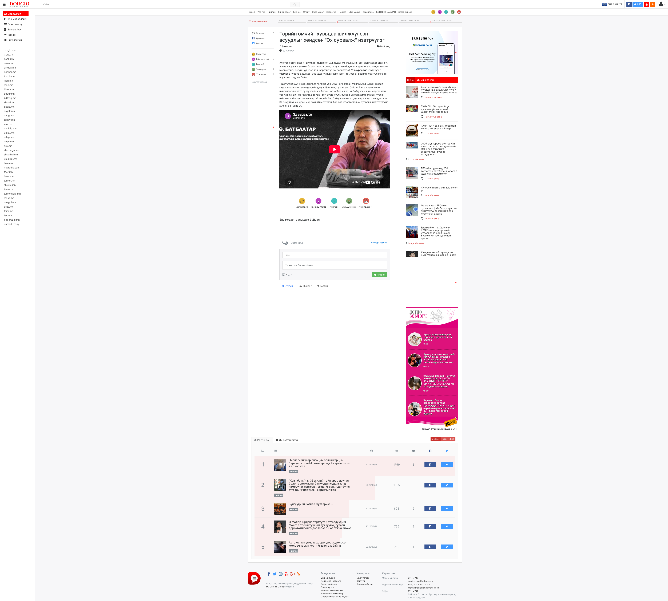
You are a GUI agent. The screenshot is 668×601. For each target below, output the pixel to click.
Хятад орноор (405, 12)
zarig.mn (9, 115)
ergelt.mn (9, 111)
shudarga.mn (11, 150)
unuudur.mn (10, 158)
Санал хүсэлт (328, 587)
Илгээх (380, 274)
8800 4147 (413, 584)
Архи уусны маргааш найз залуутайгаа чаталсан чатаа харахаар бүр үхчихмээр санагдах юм (439, 358)
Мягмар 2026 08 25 (441, 20)
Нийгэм (272, 12)
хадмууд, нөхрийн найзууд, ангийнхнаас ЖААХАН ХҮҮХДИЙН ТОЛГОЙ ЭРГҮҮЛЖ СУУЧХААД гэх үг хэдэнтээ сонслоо (439, 381)
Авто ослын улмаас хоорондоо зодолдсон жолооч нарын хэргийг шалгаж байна (318, 544)
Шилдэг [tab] (307, 285)
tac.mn (8, 215)
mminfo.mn (10, 128)
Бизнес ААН (14, 29)
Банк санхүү (14, 24)
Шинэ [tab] (410, 79)
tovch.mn (9, 76)
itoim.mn (9, 176)
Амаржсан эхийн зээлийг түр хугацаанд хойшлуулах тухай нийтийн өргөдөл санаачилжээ (439, 90)
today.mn (9, 119)
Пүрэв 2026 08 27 (378, 20)
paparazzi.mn (12, 219)
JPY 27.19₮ (625, 4)
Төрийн (11, 34)
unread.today (11, 224)
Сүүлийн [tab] (289, 285)
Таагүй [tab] (323, 285)
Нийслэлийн (14, 39)
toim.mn (8, 210)
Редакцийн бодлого (331, 581)
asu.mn (8, 145)
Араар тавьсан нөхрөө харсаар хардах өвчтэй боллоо (437, 337)
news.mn (9, 63)
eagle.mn (9, 106)
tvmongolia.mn (12, 193)
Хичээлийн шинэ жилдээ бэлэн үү (439, 189)
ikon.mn (8, 80)
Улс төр (261, 12)
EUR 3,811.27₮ (606, 4)
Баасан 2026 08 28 (347, 20)
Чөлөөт (342, 12)
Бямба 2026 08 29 (316, 20)
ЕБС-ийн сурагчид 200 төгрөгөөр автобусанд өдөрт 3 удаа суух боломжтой (439, 171)
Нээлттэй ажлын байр (332, 593)
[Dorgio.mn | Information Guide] (254, 578)
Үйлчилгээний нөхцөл (332, 590)
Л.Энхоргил (286, 46)
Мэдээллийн (14, 13)
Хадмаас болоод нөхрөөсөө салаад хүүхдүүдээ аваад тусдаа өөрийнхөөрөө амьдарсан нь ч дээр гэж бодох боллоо (439, 407)
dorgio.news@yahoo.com (420, 581)
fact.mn (8, 171)
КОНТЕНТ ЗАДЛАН (386, 12)
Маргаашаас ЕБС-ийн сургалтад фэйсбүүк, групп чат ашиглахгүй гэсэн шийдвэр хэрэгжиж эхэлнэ (439, 209)
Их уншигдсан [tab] (425, 79)
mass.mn (9, 197)
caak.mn (9, 58)
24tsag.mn (10, 97)
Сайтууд (360, 581)
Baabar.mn (10, 71)
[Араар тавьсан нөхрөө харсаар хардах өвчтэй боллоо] (415, 339)
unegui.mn (10, 202)
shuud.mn (9, 102)
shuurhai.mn (11, 154)
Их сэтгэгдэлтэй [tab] (288, 439)
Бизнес (297, 12)
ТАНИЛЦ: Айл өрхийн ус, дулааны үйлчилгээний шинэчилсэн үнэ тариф (435, 109)
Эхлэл (252, 12)
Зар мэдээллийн (17, 18)
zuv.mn (8, 124)
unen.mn (9, 141)
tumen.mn (9, 180)
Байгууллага (362, 577)
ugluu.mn (9, 132)
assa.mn (8, 206)
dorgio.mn (9, 50)
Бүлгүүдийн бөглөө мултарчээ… (311, 504)
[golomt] (432, 52)
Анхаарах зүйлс (379, 242)
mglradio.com (11, 167)
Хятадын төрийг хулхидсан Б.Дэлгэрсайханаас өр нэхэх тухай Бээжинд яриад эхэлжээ (438, 256)
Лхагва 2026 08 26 (409, 20)
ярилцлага (368, 12)
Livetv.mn (9, 89)
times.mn (9, 189)
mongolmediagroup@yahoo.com (423, 587)
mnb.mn (8, 84)
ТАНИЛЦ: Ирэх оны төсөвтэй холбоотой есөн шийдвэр (438, 127)
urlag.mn (9, 137)
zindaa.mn (10, 67)
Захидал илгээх (417, 418)
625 (639, 4)
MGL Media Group (275, 586)
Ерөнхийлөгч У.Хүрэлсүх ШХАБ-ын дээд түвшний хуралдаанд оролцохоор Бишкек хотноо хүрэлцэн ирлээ (436, 233)
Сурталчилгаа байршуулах (334, 596)
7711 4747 (413, 578)
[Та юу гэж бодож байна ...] (334, 265)
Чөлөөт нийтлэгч (364, 584)
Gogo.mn (9, 54)
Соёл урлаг (318, 12)
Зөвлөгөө (331, 12)
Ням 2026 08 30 (286, 20)
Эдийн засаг (284, 12)
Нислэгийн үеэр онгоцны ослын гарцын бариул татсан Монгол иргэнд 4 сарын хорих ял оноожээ (320, 463)
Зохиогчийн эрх (329, 584)
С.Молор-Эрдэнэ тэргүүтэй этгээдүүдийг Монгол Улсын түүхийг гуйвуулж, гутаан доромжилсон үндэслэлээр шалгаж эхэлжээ (320, 525)
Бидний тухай (328, 577)
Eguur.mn (9, 93)
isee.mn (8, 163)
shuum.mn (10, 184)
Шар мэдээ (354, 12)
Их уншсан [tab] (263, 439)
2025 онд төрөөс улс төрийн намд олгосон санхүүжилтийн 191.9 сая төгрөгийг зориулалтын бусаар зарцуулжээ (438, 149)
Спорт (306, 12)
